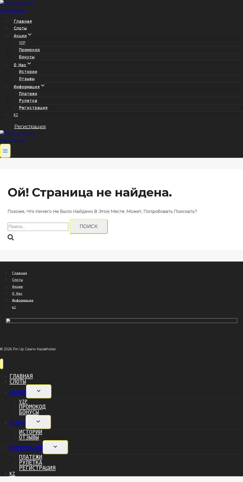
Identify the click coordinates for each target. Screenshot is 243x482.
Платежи (28, 94)
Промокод (29, 50)
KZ (16, 115)
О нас (17, 293)
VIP (22, 43)
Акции (17, 287)
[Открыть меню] (5, 151)
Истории (28, 72)
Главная (23, 21)
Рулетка (28, 100)
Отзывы (27, 79)
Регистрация (33, 108)
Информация (22, 300)
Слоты (20, 28)
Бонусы (27, 57)
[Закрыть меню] (1, 364)
